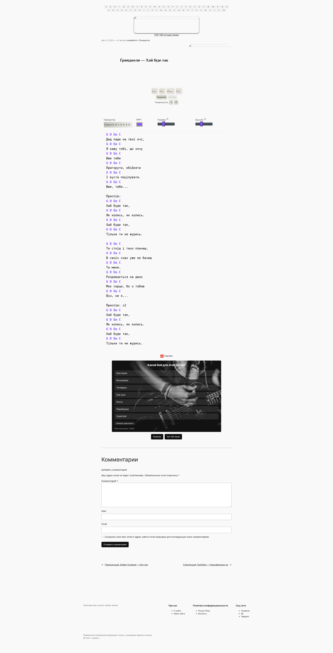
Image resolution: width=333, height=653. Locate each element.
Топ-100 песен (173, 437)
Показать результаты (124, 423)
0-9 (224, 10)
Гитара (172, 97)
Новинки (157, 437)
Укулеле (161, 97)
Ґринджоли (144, 40)
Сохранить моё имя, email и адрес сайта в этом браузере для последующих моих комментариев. (157, 537)
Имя (103, 511)
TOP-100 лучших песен (166, 35)
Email (104, 524)
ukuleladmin (132, 40)
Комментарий (109, 481)
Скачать (168, 356)
